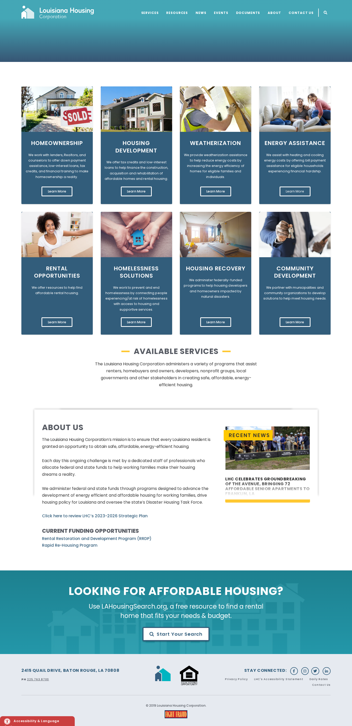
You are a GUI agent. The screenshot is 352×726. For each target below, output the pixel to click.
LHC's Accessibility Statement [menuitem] (278, 679)
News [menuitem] (201, 13)
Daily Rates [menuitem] (318, 679)
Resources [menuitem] (177, 13)
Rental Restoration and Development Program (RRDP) (97, 538)
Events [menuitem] (221, 13)
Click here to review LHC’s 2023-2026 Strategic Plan (95, 516)
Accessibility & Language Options (31, 722)
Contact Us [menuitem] (301, 13)
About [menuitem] (274, 13)
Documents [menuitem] (248, 13)
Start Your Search (180, 634)
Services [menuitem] (150, 13)
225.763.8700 (38, 679)
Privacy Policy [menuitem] (236, 679)
